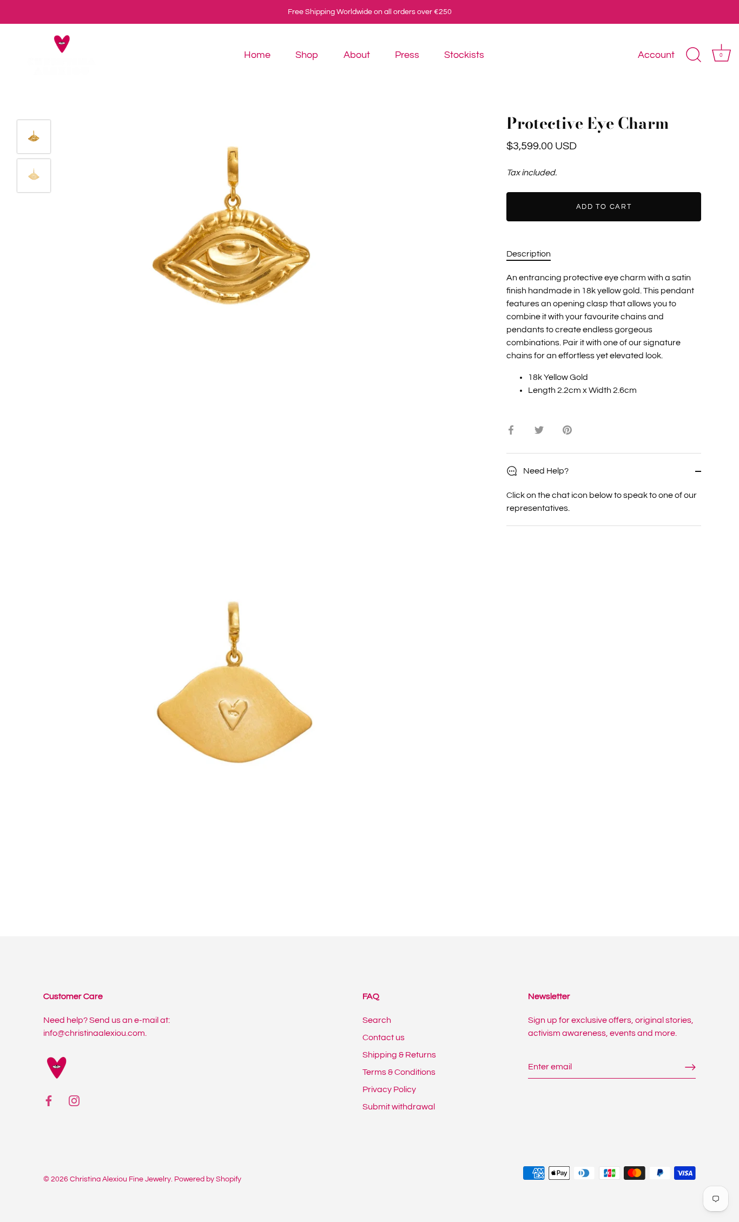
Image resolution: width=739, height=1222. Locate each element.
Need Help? (545, 471)
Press (407, 55)
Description (528, 253)
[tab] (534, 253)
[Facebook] (48, 1100)
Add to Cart (604, 207)
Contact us (383, 1037)
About (357, 55)
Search (376, 1020)
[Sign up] (690, 1067)
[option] (33, 138)
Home (257, 55)
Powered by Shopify (207, 1179)
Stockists (464, 55)
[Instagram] (74, 1100)
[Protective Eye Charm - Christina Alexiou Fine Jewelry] (34, 137)
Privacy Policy (389, 1089)
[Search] (693, 55)
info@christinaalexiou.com (94, 1033)
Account (656, 55)
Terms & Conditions (399, 1072)
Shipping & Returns (399, 1054)
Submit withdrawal (398, 1106)
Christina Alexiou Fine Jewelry (120, 1179)
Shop (306, 55)
